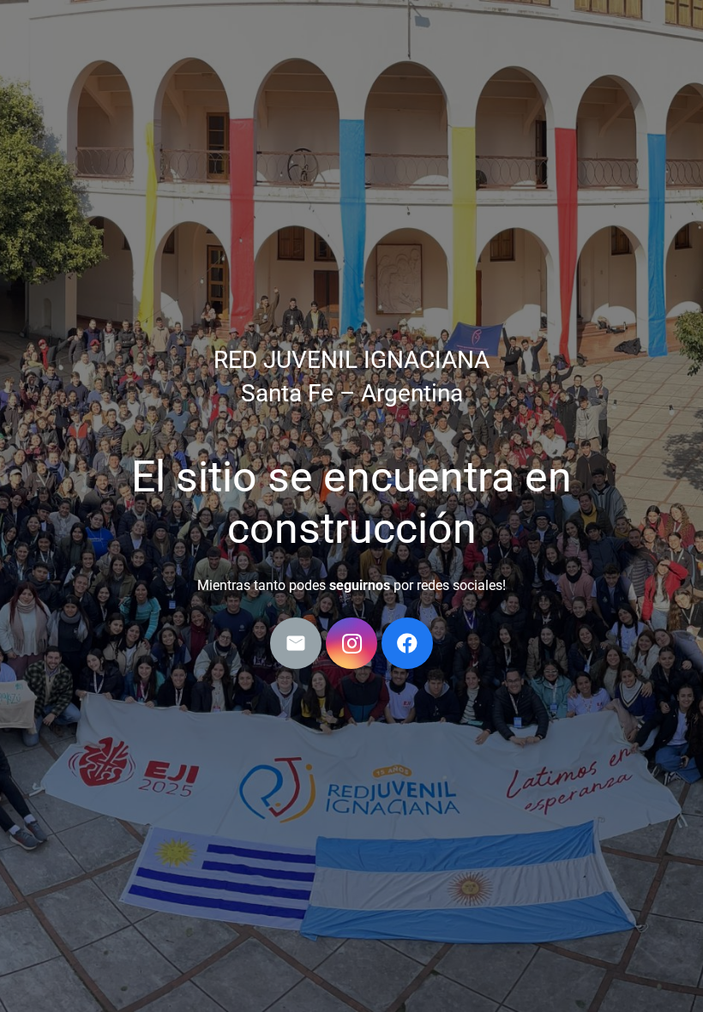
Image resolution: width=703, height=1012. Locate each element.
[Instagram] (351, 643)
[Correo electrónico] (295, 643)
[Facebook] (407, 643)
